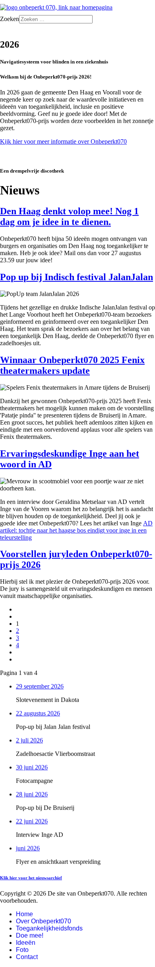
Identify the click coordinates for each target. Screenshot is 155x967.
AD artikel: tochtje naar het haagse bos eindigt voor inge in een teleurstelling (76, 530)
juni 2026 (28, 848)
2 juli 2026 (29, 740)
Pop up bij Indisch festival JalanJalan (76, 277)
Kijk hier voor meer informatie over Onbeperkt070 (63, 141)
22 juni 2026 (32, 821)
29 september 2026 (40, 686)
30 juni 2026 (32, 767)
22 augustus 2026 (38, 713)
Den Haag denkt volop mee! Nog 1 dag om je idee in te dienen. (69, 216)
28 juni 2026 (32, 794)
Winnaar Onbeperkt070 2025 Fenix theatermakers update (72, 365)
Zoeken (9, 18)
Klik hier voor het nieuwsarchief (31, 877)
